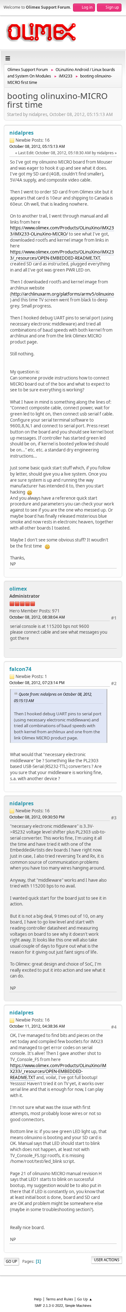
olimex (18, 588)
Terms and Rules (59, 1299)
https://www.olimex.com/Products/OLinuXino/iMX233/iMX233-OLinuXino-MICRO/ (62, 231)
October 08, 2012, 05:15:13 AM (37, 146)
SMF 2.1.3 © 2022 (49, 1306)
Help (38, 1299)
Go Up (11, 1261)
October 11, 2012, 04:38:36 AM (37, 1026)
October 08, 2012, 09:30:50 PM (37, 817)
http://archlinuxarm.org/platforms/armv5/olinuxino (62, 294)
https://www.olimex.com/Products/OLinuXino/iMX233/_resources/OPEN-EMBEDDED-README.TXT (62, 255)
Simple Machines (78, 1306)
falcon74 (20, 669)
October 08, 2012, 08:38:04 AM (37, 617)
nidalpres (21, 132)
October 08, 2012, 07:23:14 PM (37, 682)
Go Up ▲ (84, 1299)
